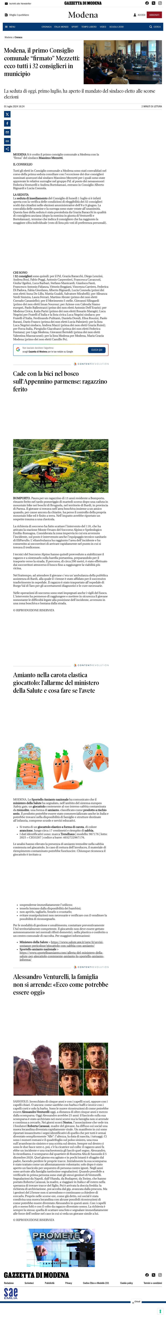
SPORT (74, 27)
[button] (61, 1248)
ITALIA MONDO (61, 27)
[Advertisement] (37, 131)
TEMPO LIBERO (88, 27)
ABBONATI (154, 15)
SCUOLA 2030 (116, 27)
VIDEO (103, 27)
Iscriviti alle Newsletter (20, 4)
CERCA (157, 27)
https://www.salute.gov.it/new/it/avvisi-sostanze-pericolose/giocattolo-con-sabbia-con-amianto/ (61, 944)
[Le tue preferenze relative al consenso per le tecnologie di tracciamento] (160, 1311)
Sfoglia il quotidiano (19, 15)
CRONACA (47, 27)
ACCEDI (141, 15)
